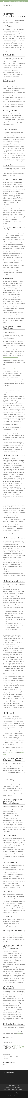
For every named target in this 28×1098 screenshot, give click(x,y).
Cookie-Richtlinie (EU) (13, 1085)
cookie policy (19, 935)
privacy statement (9, 935)
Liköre (4, 1065)
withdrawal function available (10, 357)
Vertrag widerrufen (9, 1072)
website (14, 369)
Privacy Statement (11, 752)
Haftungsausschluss (17, 1089)
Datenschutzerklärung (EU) (13, 1087)
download (11, 1041)
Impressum (7, 1089)
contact (19, 1033)
